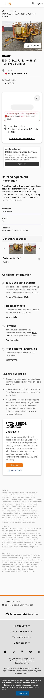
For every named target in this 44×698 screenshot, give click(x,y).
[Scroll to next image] (39, 248)
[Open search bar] (33, 3)
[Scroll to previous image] (4, 248)
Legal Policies (29, 659)
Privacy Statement (14, 659)
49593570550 (11, 360)
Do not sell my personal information (22, 661)
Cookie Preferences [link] (22, 663)
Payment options (13, 340)
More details (11, 317)
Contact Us (33, 614)
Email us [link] (14, 465)
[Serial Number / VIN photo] (38, 259)
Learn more (16, 471)
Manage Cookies (7, 687)
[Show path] (11, 11)
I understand (22, 693)
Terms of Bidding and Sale (17, 297)
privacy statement (27, 687)
